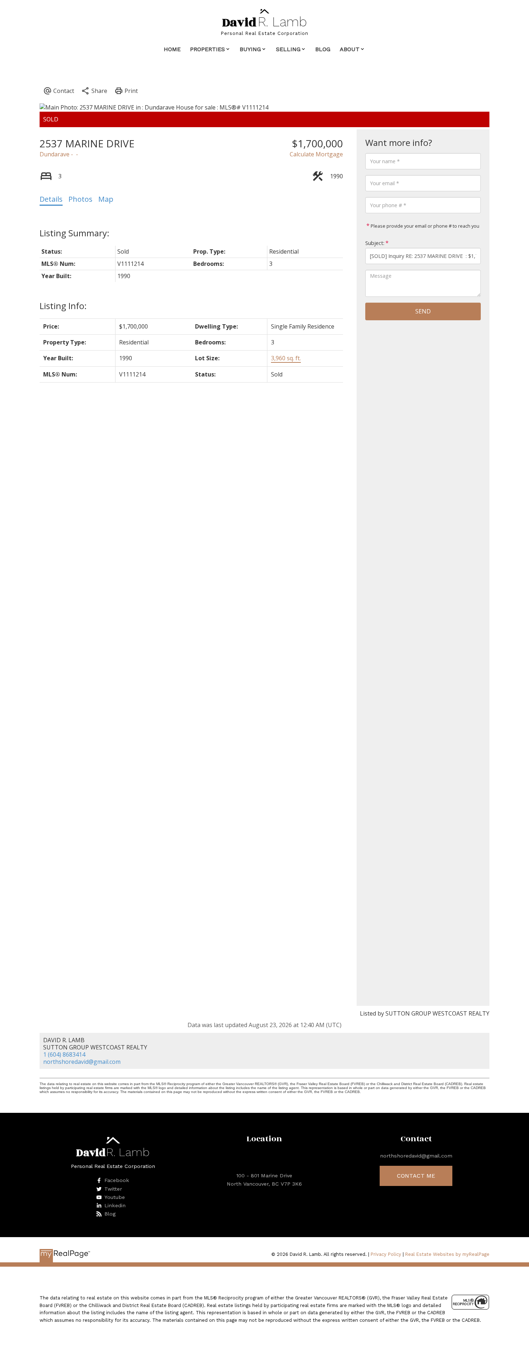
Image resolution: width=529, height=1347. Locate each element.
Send (423, 311)
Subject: (374, 243)
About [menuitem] (350, 49)
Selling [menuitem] (288, 49)
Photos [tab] (80, 199)
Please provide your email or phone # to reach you (424, 226)
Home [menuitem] (172, 49)
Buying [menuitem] (250, 49)
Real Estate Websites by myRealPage (447, 1254)
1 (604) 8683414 (64, 1054)
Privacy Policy (386, 1254)
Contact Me (416, 1175)
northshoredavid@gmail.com (82, 1062)
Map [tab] (105, 199)
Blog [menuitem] (322, 49)
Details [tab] (51, 199)
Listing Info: (63, 306)
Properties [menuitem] (207, 49)
